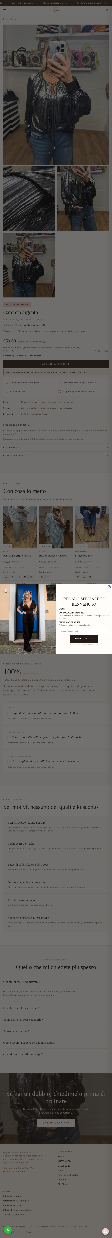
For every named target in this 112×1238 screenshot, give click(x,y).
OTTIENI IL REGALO (84, 639)
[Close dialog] (109, 586)
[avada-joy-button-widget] (105, 1231)
